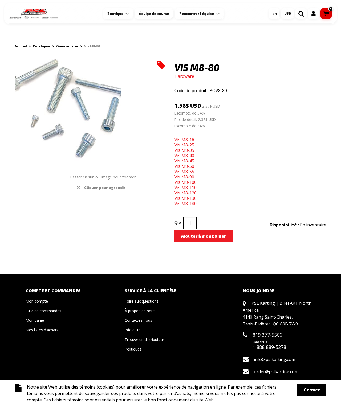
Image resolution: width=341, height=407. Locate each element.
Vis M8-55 (184, 171)
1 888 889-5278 (269, 347)
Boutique (115, 13)
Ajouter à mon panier (203, 235)
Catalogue (41, 46)
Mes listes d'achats (42, 329)
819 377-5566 (267, 335)
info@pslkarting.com (274, 359)
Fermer (312, 389)
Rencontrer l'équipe (196, 13)
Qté (177, 222)
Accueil (21, 46)
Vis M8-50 (184, 166)
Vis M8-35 (184, 150)
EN (274, 13)
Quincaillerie (67, 46)
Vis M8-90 (184, 177)
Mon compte (37, 301)
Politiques (133, 349)
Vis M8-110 (185, 187)
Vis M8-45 (184, 161)
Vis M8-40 (184, 155)
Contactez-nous (138, 320)
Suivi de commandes (43, 310)
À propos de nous (140, 310)
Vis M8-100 (185, 182)
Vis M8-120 (185, 193)
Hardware (184, 76)
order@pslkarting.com (276, 372)
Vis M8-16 (184, 140)
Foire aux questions (142, 301)
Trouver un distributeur (144, 339)
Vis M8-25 (184, 145)
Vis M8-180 (185, 203)
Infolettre (133, 329)
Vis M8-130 (185, 198)
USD (287, 13)
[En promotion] (161, 65)
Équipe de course (154, 13)
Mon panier (35, 320)
